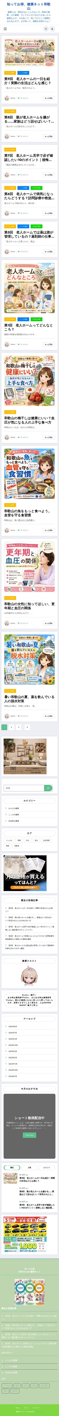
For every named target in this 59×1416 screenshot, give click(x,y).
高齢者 (16, 846)
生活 (36, 840)
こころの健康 (23, 73)
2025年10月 (13, 1045)
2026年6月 (13, 1039)
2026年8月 (13, 1026)
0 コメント (24, 98)
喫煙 (19, 840)
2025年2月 (13, 1057)
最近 (12, 1167)
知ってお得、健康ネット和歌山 (29, 6)
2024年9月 (13, 1076)
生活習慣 (46, 840)
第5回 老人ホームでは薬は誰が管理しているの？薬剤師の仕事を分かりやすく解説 (29, 234)
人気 (29, 1167)
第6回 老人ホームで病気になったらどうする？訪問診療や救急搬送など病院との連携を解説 (29, 196)
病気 (7, 846)
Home (17, 1408)
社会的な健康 (36, 188)
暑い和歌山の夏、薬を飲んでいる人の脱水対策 (29, 699)
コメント (46, 1167)
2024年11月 (13, 1064)
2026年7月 (13, 1033)
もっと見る (49, 98)
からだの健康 (10, 73)
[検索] (46, 29)
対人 (27, 840)
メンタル (9, 840)
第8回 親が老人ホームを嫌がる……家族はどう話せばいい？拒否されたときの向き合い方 (29, 119)
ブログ (25, 1408)
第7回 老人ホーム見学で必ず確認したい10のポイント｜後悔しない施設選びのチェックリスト (28, 157)
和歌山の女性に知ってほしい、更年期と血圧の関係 (29, 606)
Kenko (13, 98)
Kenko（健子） (29, 995)
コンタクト (36, 1408)
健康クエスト (29, 960)
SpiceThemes (39, 1412)
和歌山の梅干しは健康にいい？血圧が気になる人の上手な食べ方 (29, 420)
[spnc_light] (52, 29)
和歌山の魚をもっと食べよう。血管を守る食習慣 (28, 513)
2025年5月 (13, 1051)
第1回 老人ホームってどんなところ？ (28, 327)
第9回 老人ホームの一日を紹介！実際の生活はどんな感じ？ (27, 81)
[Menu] (5, 29)
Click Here (29, 1135)
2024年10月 (13, 1070)
